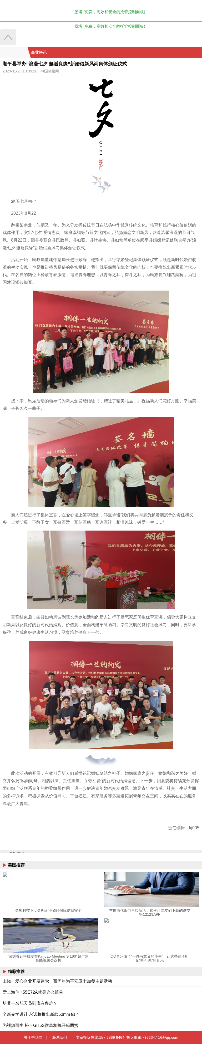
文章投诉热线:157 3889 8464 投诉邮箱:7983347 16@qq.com (127, 1037)
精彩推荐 (16, 971)
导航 (191, 52)
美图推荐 (16, 865)
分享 (197, 52)
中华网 (13, 52)
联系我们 (59, 1037)
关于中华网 (33, 1037)
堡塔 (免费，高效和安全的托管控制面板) (109, 11)
